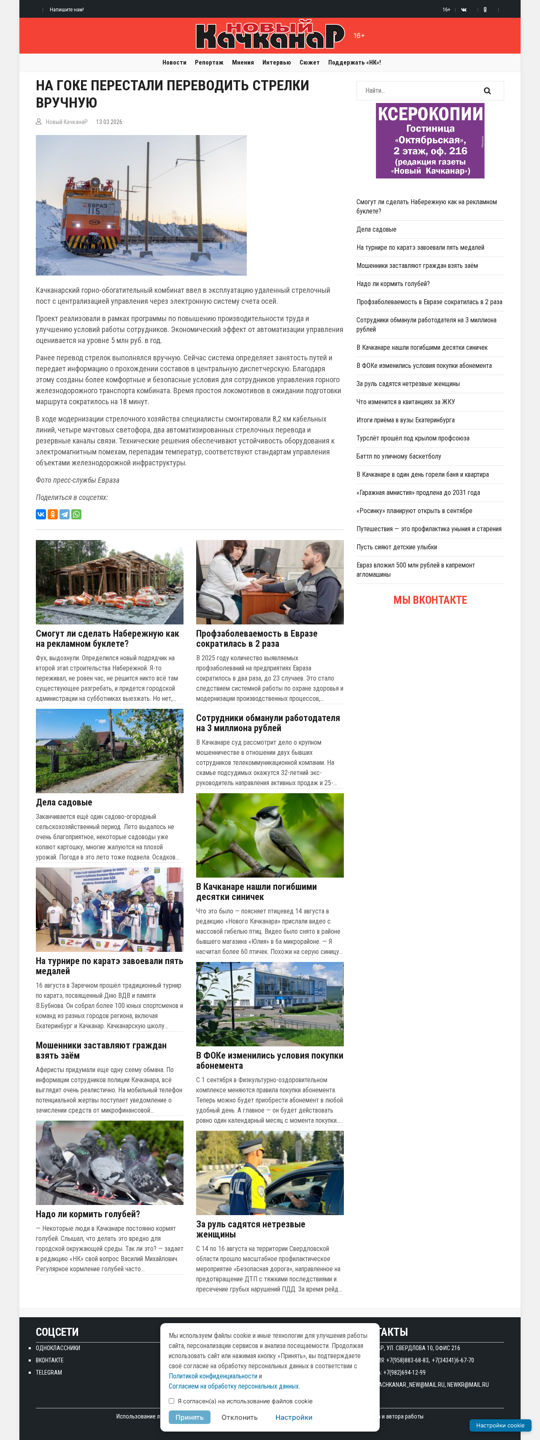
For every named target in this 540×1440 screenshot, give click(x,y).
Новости (174, 62)
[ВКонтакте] (41, 514)
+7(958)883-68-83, (408, 1360)
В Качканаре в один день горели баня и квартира (422, 474)
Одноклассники (58, 1348)
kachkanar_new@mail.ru (410, 1384)
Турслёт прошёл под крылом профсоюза (413, 438)
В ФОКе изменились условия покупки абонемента (269, 1061)
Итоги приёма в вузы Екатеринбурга (405, 420)
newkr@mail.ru (468, 1384)
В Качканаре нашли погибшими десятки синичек (256, 892)
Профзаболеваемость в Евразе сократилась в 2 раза (257, 639)
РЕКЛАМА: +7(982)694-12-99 (391, 1372)
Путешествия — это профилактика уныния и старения (429, 529)
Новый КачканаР (67, 122)
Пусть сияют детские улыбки (396, 547)
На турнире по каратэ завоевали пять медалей (110, 966)
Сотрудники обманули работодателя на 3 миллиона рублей (268, 723)
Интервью (276, 62)
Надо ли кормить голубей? (88, 1214)
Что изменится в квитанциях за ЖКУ (405, 402)
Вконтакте (50, 1360)
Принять (190, 1417)
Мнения (243, 62)
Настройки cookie (500, 1425)
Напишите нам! (67, 9)
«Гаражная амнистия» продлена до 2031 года (418, 493)
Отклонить (239, 1417)
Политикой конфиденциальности (213, 1376)
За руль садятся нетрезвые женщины (250, 1229)
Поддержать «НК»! (354, 62)
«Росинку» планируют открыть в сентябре (414, 511)
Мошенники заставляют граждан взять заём (101, 1050)
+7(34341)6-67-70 (453, 1360)
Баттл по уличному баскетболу (398, 456)
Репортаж (209, 62)
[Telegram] (64, 514)
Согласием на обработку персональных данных (234, 1386)
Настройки (294, 1417)
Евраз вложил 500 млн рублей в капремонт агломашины (415, 569)
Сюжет (310, 62)
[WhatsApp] (76, 514)
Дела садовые (64, 802)
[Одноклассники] (53, 514)
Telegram (49, 1372)
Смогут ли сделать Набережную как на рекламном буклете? (107, 639)
